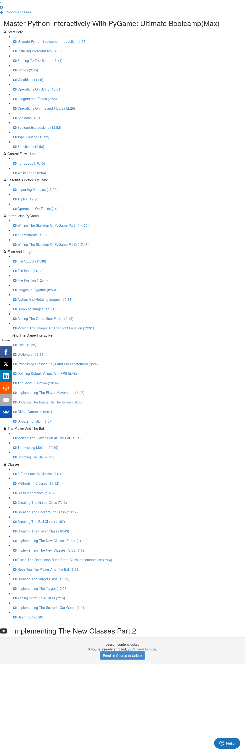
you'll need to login (142, 649)
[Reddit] (6, 388)
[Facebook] (6, 352)
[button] (0, 2)
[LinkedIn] (6, 376)
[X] (6, 364)
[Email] (6, 400)
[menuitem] (1, 7)
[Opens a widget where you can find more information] (227, 744)
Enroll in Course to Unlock (122, 655)
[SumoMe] (6, 412)
